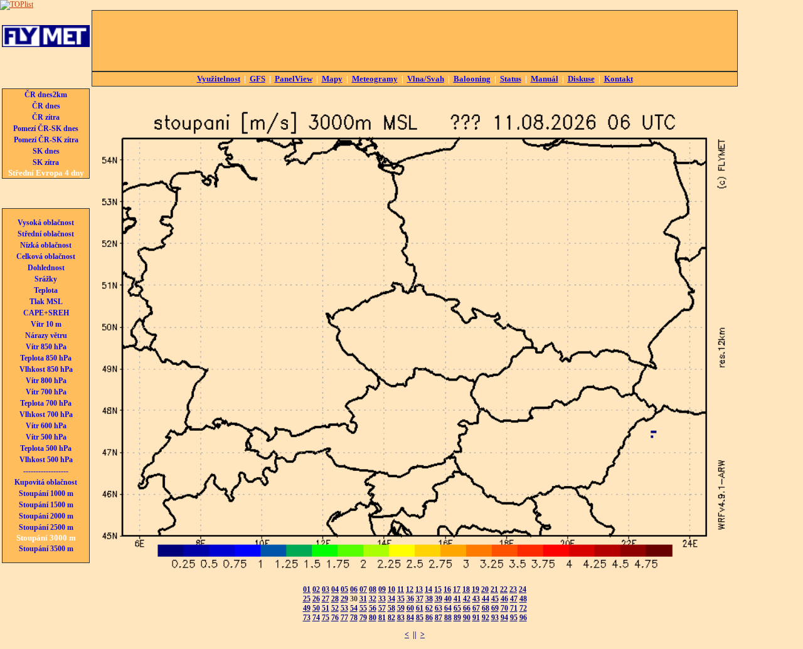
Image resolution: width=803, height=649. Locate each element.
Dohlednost (46, 267)
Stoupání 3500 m (46, 548)
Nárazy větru (46, 335)
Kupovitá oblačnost (45, 482)
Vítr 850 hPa (46, 346)
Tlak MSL (46, 301)
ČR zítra (46, 117)
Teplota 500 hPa (46, 448)
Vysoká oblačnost (46, 222)
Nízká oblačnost (46, 245)
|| (415, 634)
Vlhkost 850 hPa (46, 369)
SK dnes (46, 151)
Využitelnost (218, 78)
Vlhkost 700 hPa (46, 414)
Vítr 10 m (46, 324)
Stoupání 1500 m (46, 504)
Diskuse (581, 78)
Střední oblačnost (46, 234)
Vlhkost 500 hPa (46, 459)
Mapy (332, 78)
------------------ (45, 471)
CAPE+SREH (46, 313)
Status (510, 78)
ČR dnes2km (45, 94)
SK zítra (46, 162)
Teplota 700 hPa (46, 403)
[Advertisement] (414, 41)
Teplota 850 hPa (46, 358)
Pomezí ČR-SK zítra (46, 139)
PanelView (293, 78)
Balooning (472, 78)
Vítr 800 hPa (46, 380)
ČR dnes (46, 106)
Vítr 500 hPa (46, 437)
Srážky (46, 279)
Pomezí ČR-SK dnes (45, 128)
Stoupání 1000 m (46, 493)
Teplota (46, 290)
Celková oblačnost (45, 256)
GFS (257, 78)
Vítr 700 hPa (46, 392)
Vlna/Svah (425, 78)
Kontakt (618, 78)
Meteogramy (375, 78)
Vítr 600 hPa (46, 425)
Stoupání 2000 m (46, 516)
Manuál (544, 78)
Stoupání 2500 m (46, 527)
